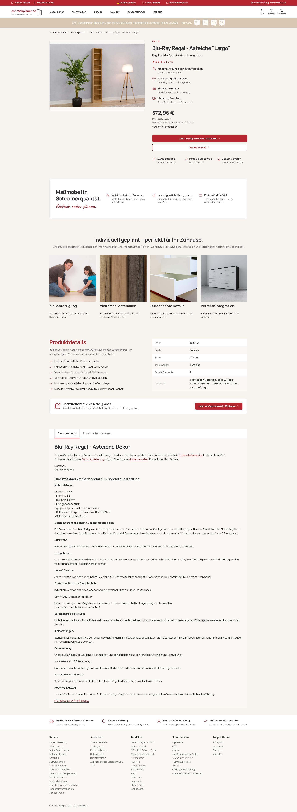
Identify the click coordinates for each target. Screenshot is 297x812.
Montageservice (58, 765)
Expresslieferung (58, 742)
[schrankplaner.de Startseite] (26, 12)
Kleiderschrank (138, 746)
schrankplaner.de (58, 32)
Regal (134, 773)
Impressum (177, 742)
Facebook (218, 746)
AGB (174, 746)
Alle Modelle (95, 32)
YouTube (217, 754)
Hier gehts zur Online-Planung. (71, 700)
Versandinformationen (165, 126)
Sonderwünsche (58, 777)
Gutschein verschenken (62, 788)
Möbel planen (57, 11)
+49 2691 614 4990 (45, 2)
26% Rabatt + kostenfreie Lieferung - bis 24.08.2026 (148, 22)
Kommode (136, 781)
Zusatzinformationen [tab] (97, 433)
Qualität (115, 11)
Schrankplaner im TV (182, 757)
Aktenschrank (138, 757)
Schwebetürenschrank (142, 754)
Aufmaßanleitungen (59, 750)
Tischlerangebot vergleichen (64, 785)
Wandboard (137, 788)
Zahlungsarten (97, 746)
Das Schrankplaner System (185, 754)
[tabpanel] (149, 573)
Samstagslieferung (93, 459)
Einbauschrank (138, 765)
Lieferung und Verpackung (63, 773)
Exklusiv (176, 765)
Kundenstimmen (137, 11)
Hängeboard (137, 785)
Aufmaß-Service (22, 2)
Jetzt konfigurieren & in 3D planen (216, 406)
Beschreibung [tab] (67, 433)
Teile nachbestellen (60, 769)
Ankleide (135, 761)
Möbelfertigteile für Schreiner (187, 773)
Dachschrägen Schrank (143, 742)
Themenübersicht (181, 761)
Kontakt (158, 11)
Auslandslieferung (59, 781)
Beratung (54, 757)
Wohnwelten (79, 11)
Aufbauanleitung (58, 754)
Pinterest (217, 750)
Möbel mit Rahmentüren (143, 750)
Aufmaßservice (57, 761)
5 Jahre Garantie (98, 742)
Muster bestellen (138, 459)
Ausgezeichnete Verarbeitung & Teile (106, 763)
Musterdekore (57, 746)
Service (98, 11)
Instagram (218, 742)
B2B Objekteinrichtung (183, 769)
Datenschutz (97, 754)
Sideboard (136, 777)
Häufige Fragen (57, 792)
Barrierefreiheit (98, 757)
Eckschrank (137, 769)
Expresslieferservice (191, 455)
